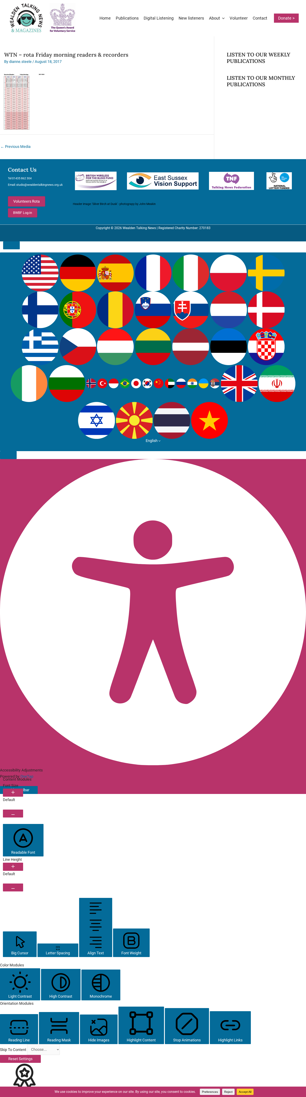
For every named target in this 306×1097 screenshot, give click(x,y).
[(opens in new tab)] (95, 180)
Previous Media (15, 146)
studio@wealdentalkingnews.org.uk (39, 184)
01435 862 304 (22, 178)
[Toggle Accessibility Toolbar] (11, 245)
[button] (222, 18)
